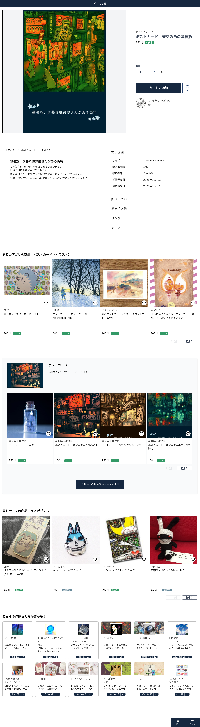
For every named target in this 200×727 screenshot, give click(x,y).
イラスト (10, 150)
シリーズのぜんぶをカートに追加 (100, 484)
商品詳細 (117, 153)
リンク (116, 218)
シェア (116, 228)
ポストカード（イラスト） (36, 150)
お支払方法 (119, 209)
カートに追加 (158, 88)
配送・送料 (119, 199)
